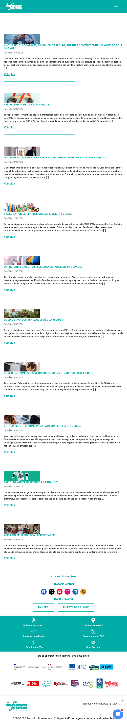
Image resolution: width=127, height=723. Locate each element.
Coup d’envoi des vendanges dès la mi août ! (34, 319)
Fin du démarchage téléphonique (27, 104)
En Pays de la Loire (76, 607)
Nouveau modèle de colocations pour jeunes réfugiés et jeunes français (55, 157)
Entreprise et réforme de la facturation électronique (42, 425)
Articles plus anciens (63, 576)
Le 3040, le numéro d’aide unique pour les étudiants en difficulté (48, 372)
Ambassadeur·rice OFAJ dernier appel (30, 535)
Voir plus (9, 74)
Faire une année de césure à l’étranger (31, 482)
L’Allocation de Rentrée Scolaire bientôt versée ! (39, 213)
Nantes (43, 607)
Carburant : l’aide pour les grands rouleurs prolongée (43, 266)
